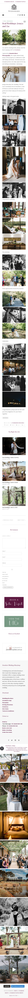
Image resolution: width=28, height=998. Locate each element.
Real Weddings (8, 21)
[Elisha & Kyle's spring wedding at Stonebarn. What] (14, 970)
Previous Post (8, 520)
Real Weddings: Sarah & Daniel (10, 482)
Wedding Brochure (7, 698)
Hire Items (5, 709)
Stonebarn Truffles (20, 1)
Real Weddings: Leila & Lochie (9, 507)
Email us (4, 721)
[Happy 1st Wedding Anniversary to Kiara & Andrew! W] (14, 912)
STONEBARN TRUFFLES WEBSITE (16, 993)
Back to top (14, 995)
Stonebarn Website (9, 1)
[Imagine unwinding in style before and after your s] (14, 826)
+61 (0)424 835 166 (16, 724)
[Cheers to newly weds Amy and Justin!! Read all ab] (14, 797)
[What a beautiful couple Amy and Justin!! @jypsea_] (14, 768)
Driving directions (7, 704)
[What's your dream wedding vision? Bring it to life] (14, 941)
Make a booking (7, 730)
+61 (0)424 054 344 (12, 726)
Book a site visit (7, 728)
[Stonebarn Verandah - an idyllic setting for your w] (14, 854)
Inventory (5, 707)
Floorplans (5, 702)
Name (4, 551)
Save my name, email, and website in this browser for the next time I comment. (5, 579)
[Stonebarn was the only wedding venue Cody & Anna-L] (14, 883)
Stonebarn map (6, 700)
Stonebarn (17, 50)
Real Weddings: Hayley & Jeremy (10, 457)
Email (4, 557)
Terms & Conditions (8, 711)
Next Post (21, 520)
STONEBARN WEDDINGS (18, 422)
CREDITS (16, 990)
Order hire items (7, 732)
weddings (5, 417)
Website (4, 563)
